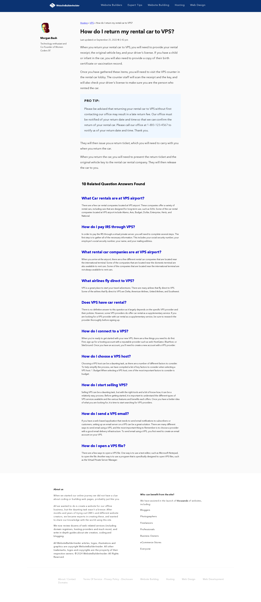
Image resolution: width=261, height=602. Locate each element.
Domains (63, 583)
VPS (92, 23)
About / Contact (67, 579)
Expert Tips (135, 5)
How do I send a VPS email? (105, 414)
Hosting (180, 5)
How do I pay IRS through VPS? (108, 227)
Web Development (213, 579)
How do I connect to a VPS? (105, 331)
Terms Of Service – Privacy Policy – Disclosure (108, 579)
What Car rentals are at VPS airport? (113, 198)
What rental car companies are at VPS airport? (121, 252)
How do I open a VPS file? (103, 446)
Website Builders (111, 5)
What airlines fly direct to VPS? (108, 281)
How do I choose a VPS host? (106, 357)
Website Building (158, 5)
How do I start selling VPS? (105, 385)
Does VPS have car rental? (104, 303)
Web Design (198, 5)
